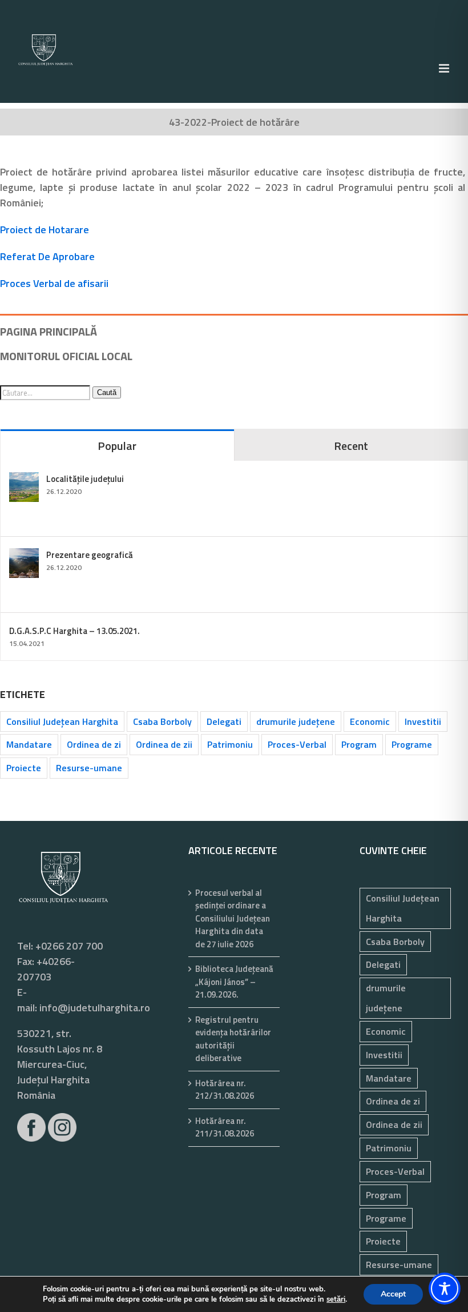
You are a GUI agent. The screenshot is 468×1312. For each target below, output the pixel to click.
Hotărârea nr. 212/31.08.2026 (224, 1090)
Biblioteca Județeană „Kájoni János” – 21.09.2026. (234, 982)
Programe (412, 744)
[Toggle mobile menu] (445, 68)
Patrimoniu (230, 744)
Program (359, 744)
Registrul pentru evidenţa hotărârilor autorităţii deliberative (233, 1039)
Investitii (423, 721)
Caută (106, 392)
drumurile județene (295, 721)
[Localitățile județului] (24, 480)
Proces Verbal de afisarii (54, 283)
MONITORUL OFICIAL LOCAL (66, 356)
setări (335, 1299)
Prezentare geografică (89, 554)
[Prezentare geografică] (24, 556)
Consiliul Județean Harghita (62, 721)
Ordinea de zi (94, 744)
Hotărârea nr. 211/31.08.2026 (224, 1127)
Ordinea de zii (164, 744)
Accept (393, 1294)
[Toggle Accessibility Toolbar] (444, 1288)
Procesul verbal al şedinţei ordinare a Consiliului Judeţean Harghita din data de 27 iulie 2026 (232, 919)
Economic (370, 721)
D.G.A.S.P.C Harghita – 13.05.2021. (74, 630)
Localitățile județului (85, 478)
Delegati (224, 721)
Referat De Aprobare (47, 256)
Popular (117, 445)
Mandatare (29, 744)
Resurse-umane (89, 768)
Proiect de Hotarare (44, 229)
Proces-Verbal (297, 744)
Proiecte (23, 768)
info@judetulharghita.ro (94, 1007)
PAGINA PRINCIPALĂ (48, 331)
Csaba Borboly (162, 721)
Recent (351, 445)
